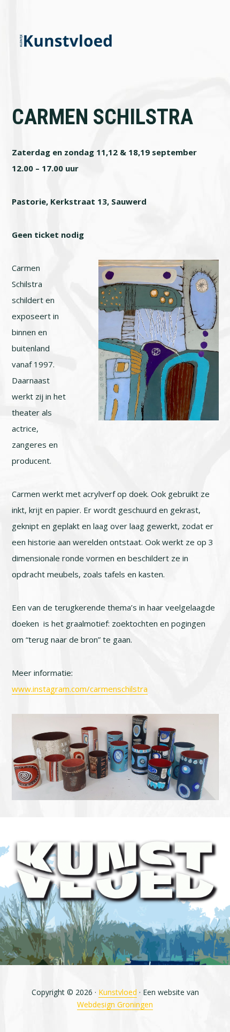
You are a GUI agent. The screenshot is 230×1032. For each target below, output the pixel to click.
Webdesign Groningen (115, 1004)
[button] (211, 41)
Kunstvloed (65, 41)
